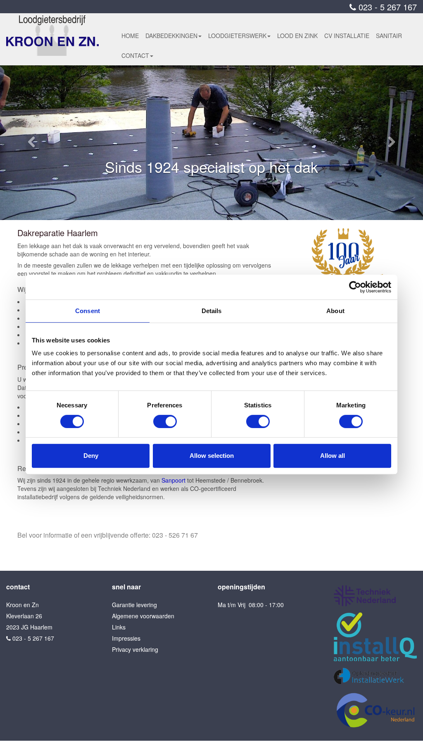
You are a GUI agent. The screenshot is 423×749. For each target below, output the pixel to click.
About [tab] (335, 310)
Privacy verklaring (135, 649)
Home (130, 35)
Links (119, 627)
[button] (32, 142)
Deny (90, 455)
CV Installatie (346, 35)
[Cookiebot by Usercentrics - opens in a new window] (355, 287)
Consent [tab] (87, 310)
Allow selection (212, 455)
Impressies (126, 638)
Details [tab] (212, 310)
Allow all (332, 455)
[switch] (165, 421)
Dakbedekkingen (171, 35)
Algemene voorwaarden (143, 616)
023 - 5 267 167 (386, 7)
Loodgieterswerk (237, 35)
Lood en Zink (297, 35)
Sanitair (389, 35)
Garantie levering (134, 605)
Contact (135, 55)
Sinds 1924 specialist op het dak (211, 166)
